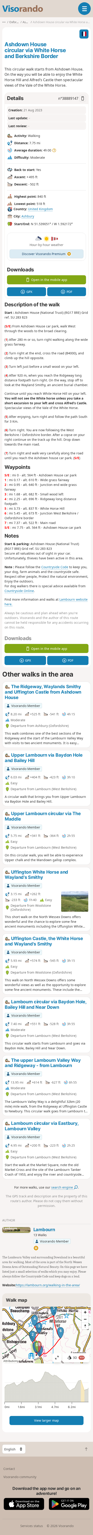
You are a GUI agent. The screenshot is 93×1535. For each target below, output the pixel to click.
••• (4, 22)
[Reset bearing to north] (85, 1326)
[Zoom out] (85, 1319)
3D (78, 1357)
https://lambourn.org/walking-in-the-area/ (48, 1285)
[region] (46, 1335)
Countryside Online (19, 591)
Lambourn (44, 1229)
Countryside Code (54, 567)
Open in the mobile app (49, 280)
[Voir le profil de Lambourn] (16, 1230)
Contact (9, 1469)
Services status (31, 1526)
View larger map (46, 1420)
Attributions (10, 1361)
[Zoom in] (85, 1312)
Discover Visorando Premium (43, 254)
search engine (62, 1187)
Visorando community (19, 1477)
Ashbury (27, 216)
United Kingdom (40, 209)
